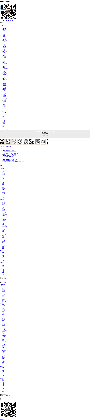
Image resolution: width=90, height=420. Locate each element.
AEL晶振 (4, 77)
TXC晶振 (3, 187)
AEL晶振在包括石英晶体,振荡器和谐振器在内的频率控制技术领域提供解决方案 (14, 162)
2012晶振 (4, 120)
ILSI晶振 (4, 71)
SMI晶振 (4, 35)
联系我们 (3, 126)
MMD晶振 (4, 78)
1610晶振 (3, 269)
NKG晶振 (4, 50)
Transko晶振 (4, 60)
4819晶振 (4, 123)
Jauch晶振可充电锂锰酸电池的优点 (8, 156)
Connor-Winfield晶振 (5, 68)
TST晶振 (4, 52)
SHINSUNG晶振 (5, 88)
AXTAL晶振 (4, 82)
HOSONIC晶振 (3, 188)
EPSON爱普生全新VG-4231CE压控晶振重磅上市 (10, 151)
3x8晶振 (4, 118)
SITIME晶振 (4, 67)
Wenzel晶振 (4, 96)
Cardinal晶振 (4, 74)
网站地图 (8, 395)
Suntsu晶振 (4, 61)
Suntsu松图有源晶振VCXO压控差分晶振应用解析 (10, 154)
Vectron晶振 (3, 215)
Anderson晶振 (4, 93)
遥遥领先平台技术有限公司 (7, 20)
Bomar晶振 (3, 237)
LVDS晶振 (4, 104)
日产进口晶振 (6, 146)
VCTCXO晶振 (5, 110)
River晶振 (4, 34)
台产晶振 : (1, 303)
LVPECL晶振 (4, 105)
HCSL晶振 (4, 106)
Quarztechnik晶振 (5, 73)
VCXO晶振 (4, 109)
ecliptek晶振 (4, 87)
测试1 (2, 276)
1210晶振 (3, 382)
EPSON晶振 (4, 27)
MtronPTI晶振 (4, 62)
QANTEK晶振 (3, 210)
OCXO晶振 (4, 111)
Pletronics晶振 (4, 83)
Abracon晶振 (4, 57)
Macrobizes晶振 (5, 98)
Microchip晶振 (5, 89)
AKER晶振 (4, 47)
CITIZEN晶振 (4, 30)
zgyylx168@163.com (4, 282)
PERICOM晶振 (3, 192)
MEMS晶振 (3, 260)
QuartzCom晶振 (5, 63)
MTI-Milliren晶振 (5, 79)
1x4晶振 (4, 116)
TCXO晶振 (3, 256)
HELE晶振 (4, 44)
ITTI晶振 (4, 49)
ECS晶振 (4, 58)
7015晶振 (3, 274)
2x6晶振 (4, 117)
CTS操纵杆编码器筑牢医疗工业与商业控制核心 (10, 160)
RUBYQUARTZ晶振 (4, 226)
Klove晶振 (4, 100)
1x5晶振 (4, 115)
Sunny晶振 (4, 99)
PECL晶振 (3, 255)
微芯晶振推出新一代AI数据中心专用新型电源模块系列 (11, 153)
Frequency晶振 (3, 221)
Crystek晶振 (4, 72)
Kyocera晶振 (4, 33)
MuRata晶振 (4, 29)
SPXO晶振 (4, 112)
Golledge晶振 (4, 56)
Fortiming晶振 (4, 95)
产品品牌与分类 (2, 284)
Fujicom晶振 (3, 174)
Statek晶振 (4, 84)
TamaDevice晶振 (5, 40)
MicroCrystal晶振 (5, 66)
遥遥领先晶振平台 (2, 419)
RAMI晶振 (4, 101)
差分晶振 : (1, 366)
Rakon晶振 (4, 85)
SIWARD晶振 (4, 46)
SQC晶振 (4, 41)
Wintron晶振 (4, 94)
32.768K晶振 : (2, 378)
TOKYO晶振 (4, 38)
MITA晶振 (4, 39)
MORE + (1, 285)
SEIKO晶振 (4, 28)
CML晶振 (4, 107)
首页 (2, 25)
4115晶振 (4, 122)
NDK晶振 (3, 293)
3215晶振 (4, 121)
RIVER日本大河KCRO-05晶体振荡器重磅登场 (10, 155)
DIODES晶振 (3, 193)
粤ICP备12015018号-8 (4, 395)
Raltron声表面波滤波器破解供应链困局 (9, 150)
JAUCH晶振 (4, 55)
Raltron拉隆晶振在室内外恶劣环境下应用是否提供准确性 (11, 159)
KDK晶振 (4, 36)
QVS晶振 (4, 90)
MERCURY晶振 (5, 51)
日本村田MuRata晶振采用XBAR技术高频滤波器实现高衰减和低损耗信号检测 (14, 161)
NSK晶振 (3, 197)
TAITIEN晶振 (4, 45)
